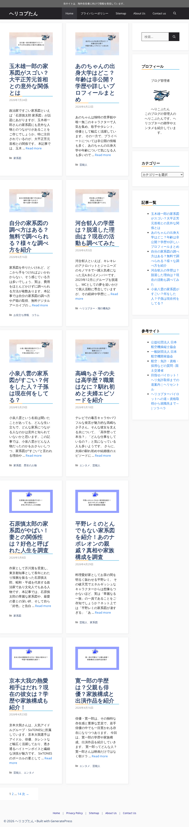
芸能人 (83, 164)
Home (69, 13)
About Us (139, 13)
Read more (34, 148)
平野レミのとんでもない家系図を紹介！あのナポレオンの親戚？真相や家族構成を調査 (95, 540)
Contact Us (129, 813)
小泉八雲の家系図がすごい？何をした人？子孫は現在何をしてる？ (29, 386)
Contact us (159, 13)
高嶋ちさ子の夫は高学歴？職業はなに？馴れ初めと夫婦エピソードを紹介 (95, 386)
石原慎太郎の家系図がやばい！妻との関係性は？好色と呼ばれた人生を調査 (29, 537)
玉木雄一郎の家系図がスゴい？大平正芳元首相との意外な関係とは (29, 79)
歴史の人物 (30, 465)
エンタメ (85, 465)
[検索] (174, 36)
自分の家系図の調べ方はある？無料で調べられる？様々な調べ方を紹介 (29, 236)
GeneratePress (61, 821)
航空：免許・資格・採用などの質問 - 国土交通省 (165, 366)
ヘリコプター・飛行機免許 (95, 308)
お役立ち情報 (21, 315)
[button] (175, 13)
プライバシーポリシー (94, 13)
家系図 (17, 158)
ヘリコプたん (23, 13)
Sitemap (121, 13)
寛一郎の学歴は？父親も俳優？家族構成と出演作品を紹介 (94, 690)
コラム (35, 315)
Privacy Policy (74, 813)
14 (19, 794)
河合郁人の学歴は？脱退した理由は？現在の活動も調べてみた (95, 233)
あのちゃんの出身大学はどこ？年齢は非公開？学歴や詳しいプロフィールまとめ (95, 82)
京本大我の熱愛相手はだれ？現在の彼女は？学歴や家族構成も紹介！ (29, 694)
